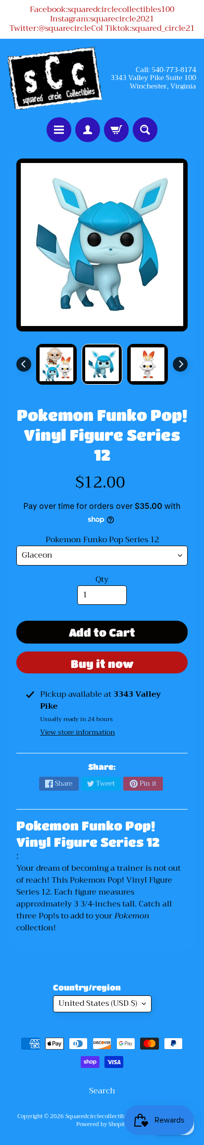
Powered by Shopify (102, 1124)
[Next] (180, 364)
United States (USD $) (97, 1003)
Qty (102, 579)
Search (102, 1091)
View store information (77, 732)
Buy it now (102, 663)
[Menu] (59, 129)
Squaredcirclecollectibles (98, 1116)
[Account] (87, 129)
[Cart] (116, 129)
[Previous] (23, 364)
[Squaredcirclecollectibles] (55, 78)
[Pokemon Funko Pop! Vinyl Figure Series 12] (56, 364)
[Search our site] (145, 129)
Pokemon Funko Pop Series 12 (102, 540)
